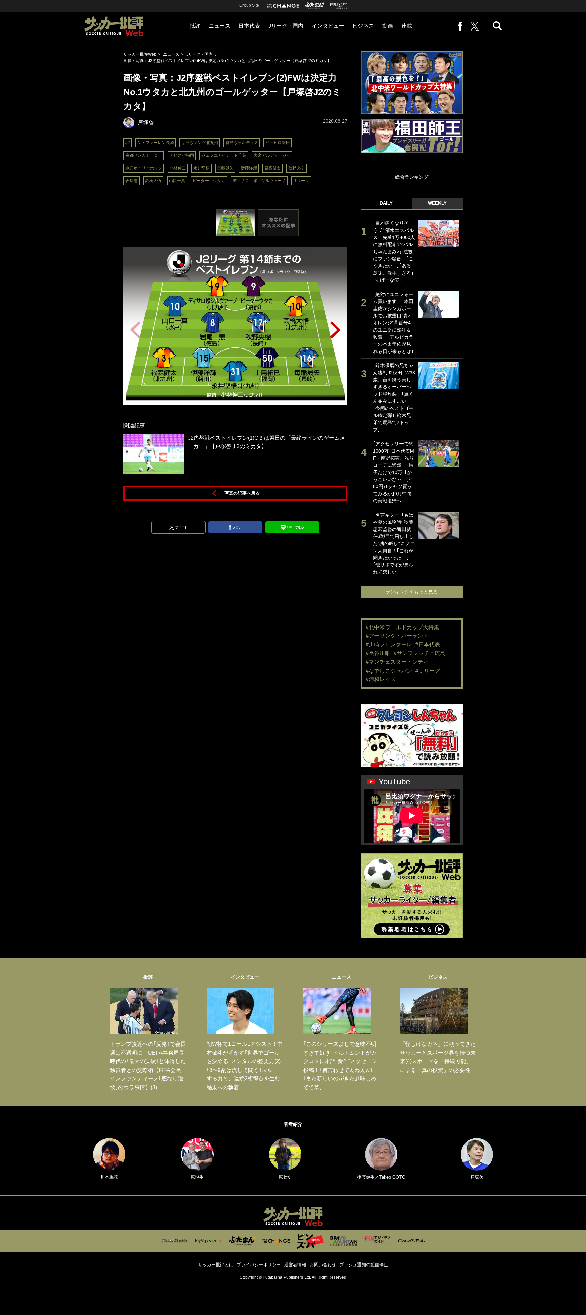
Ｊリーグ (301, 180)
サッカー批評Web (139, 54)
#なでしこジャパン (389, 671)
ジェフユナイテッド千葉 (223, 155)
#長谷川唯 (378, 653)
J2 (127, 142)
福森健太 (273, 168)
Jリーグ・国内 (286, 26)
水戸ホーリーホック (143, 168)
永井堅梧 (201, 168)
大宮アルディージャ (272, 155)
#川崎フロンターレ (389, 644)
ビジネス (363, 26)
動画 (387, 26)
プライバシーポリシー (259, 1264)
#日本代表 (427, 644)
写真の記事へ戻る (242, 493)
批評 (195, 26)
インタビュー (328, 26)
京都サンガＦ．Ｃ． (143, 155)
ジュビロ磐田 (278, 142)
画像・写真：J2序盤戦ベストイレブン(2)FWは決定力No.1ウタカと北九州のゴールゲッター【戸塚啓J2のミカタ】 (227, 60)
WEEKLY (437, 203)
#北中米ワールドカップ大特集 (402, 627)
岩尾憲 (131, 180)
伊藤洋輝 (249, 168)
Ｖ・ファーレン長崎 (155, 142)
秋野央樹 (296, 168)
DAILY (386, 203)
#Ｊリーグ (427, 671)
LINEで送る (295, 527)
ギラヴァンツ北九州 (199, 142)
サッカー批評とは (215, 1264)
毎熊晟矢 (225, 168)
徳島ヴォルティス (242, 142)
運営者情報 (295, 1264)
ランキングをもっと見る (412, 591)
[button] (335, 329)
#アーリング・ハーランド (397, 636)
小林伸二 (178, 168)
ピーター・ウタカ (209, 180)
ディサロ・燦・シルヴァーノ (259, 180)
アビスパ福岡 (182, 155)
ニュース (219, 26)
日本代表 (249, 26)
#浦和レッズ (381, 679)
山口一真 (177, 180)
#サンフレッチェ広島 (420, 653)
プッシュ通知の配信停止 (363, 1264)
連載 (406, 26)
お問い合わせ (323, 1264)
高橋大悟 (153, 180)
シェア (237, 527)
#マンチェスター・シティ (397, 662)
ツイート (181, 527)
